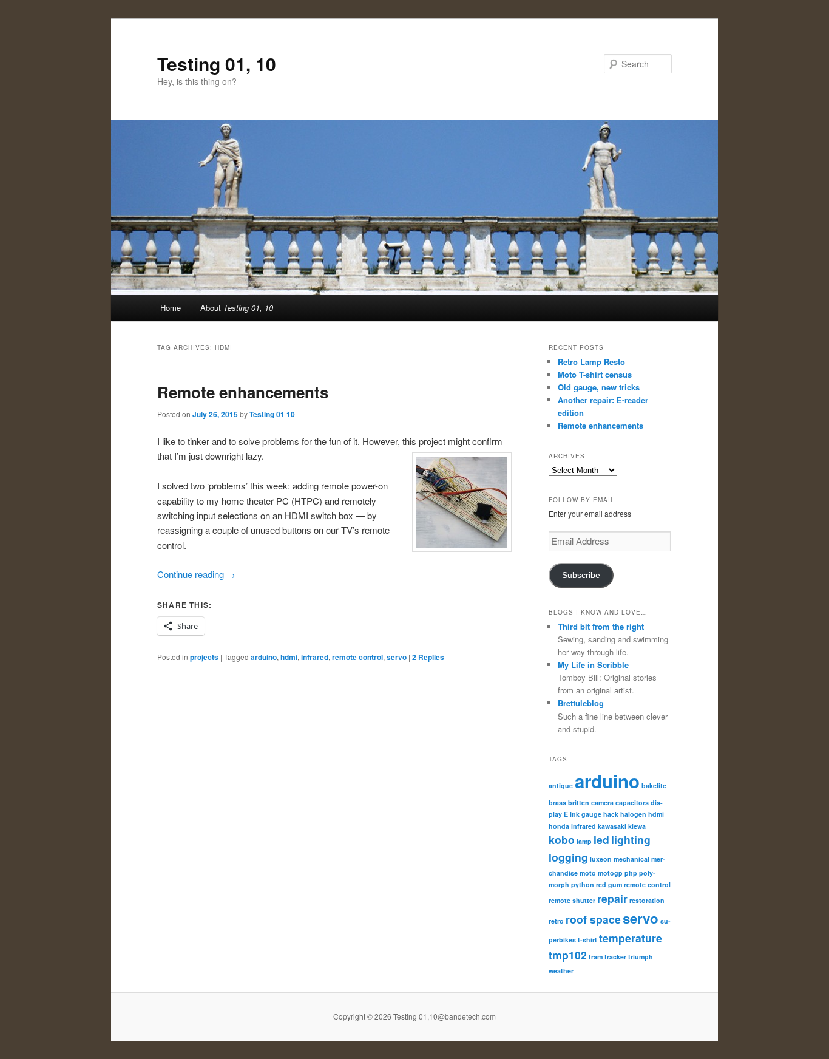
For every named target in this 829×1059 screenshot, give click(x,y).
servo (397, 657)
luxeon (601, 858)
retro (556, 920)
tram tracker (607, 956)
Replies (428, 657)
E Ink (572, 814)
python (582, 884)
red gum (609, 884)
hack (610, 814)
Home (170, 307)
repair (612, 898)
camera (602, 802)
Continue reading (196, 574)
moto (588, 872)
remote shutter (572, 900)
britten (578, 802)
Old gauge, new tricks (599, 387)
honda (559, 826)
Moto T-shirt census (595, 374)
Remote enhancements (242, 392)
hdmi (288, 657)
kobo (562, 839)
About (236, 307)
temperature (630, 937)
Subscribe (581, 575)
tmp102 (568, 954)
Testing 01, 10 (216, 63)
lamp (584, 841)
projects (204, 657)
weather (561, 970)
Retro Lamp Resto (591, 361)
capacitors (632, 802)
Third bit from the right (601, 626)
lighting (631, 839)
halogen (633, 814)
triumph (640, 956)
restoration (647, 900)
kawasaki (612, 826)
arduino (264, 657)
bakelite (653, 785)
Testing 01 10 (272, 414)
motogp (610, 872)
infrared (314, 657)
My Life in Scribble (593, 664)
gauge (591, 814)
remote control (357, 657)
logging (568, 857)
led (601, 839)
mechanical (631, 858)
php (630, 872)
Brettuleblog (581, 703)
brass (557, 802)
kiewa (637, 826)
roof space (593, 919)
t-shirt (587, 939)
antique (561, 785)
